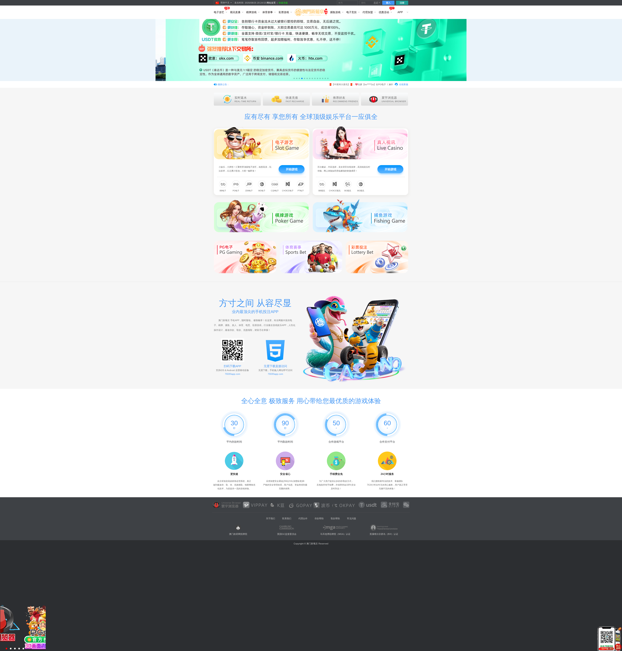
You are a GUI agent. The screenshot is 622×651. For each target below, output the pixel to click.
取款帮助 (335, 518)
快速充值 (283, 2)
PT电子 (301, 191)
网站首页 (271, 2)
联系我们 (286, 518)
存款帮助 (319, 518)
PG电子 (236, 191)
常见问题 (351, 518)
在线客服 (403, 84)
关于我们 (270, 518)
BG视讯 (347, 191)
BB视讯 (321, 191)
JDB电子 (249, 191)
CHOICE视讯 (334, 191)
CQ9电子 (275, 191)
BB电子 (223, 191)
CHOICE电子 (288, 191)
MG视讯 (360, 191)
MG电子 (261, 191)
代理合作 (302, 518)
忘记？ (377, 2)
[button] (294, 78)
